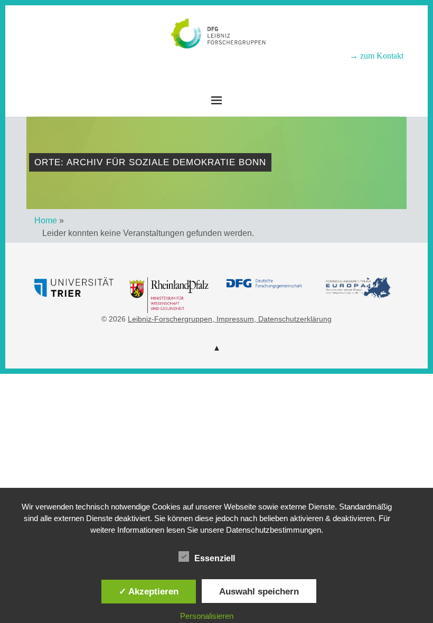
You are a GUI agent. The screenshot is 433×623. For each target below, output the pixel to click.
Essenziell (214, 558)
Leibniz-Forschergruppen (217, 63)
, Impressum (233, 319)
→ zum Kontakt (376, 55)
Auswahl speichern (259, 591)
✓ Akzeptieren (148, 591)
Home (45, 220)
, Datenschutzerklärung (293, 319)
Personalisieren (206, 615)
